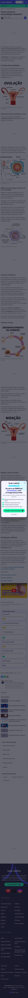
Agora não (14, 514)
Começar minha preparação (13, 510)
